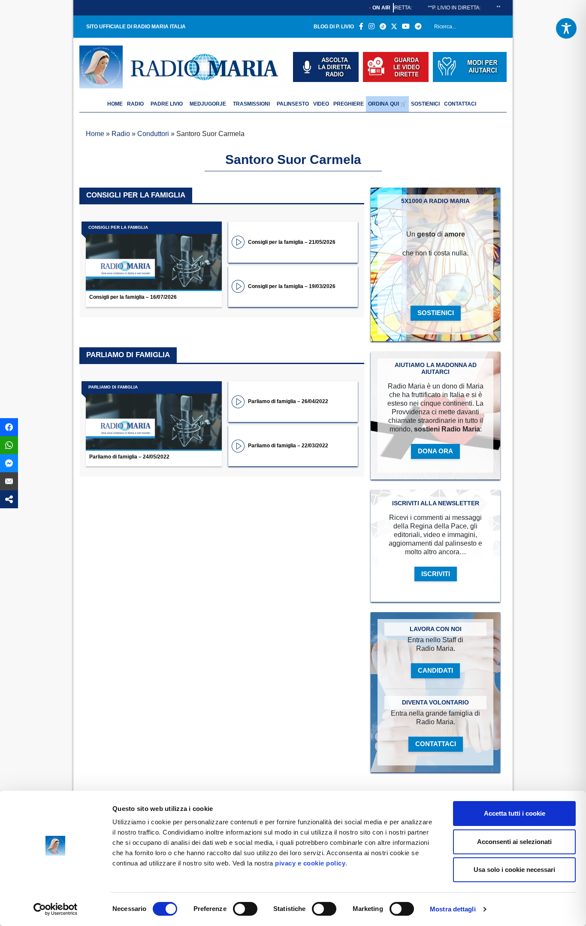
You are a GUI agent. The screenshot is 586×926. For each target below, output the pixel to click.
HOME (115, 104)
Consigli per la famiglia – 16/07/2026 (133, 297)
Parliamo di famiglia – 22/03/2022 (288, 446)
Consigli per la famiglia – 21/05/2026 (291, 242)
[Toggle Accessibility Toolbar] (566, 28)
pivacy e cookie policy (310, 863)
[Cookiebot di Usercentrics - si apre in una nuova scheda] (55, 909)
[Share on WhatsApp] (9, 445)
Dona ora (435, 451)
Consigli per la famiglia (135, 195)
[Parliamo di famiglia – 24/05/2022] (154, 416)
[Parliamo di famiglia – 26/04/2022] (238, 401)
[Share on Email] (9, 481)
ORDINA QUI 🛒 (387, 104)
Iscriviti (435, 573)
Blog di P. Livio (334, 27)
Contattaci (460, 104)
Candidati (435, 670)
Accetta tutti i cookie (514, 813)
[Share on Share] (9, 499)
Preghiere (348, 104)
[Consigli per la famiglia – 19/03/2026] (238, 285)
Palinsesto (293, 104)
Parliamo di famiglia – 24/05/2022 (129, 457)
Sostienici (425, 104)
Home (95, 133)
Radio (135, 104)
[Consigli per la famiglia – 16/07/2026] (154, 256)
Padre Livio (167, 104)
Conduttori (153, 133)
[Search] (497, 28)
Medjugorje (208, 104)
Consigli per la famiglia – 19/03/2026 (291, 286)
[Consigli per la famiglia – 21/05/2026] (238, 241)
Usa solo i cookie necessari (514, 869)
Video (321, 104)
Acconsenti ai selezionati (514, 841)
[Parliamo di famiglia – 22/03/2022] (238, 445)
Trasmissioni (251, 104)
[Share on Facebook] (9, 427)
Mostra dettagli (453, 909)
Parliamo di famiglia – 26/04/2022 (288, 401)
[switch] (245, 909)
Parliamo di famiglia (128, 355)
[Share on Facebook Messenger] (9, 463)
